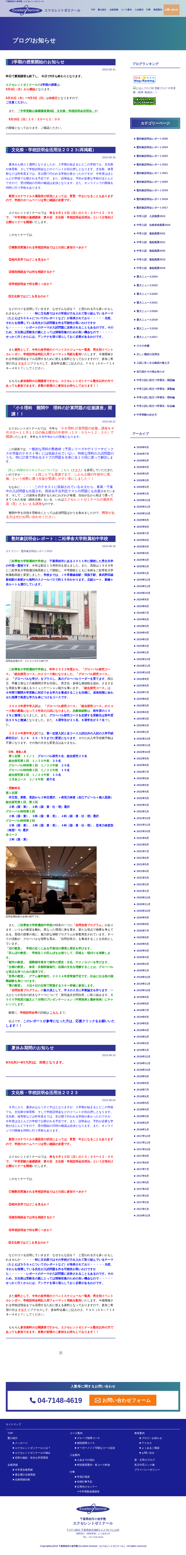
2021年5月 (141, 864)
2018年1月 (141, 1129)
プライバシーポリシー (147, 1469)
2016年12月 (142, 1215)
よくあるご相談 (150, 1448)
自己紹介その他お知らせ (149, 371)
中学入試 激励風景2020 (149, 250)
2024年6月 (141, 619)
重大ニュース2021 (146, 302)
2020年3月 (141, 957)
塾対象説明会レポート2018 (151, 199)
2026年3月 (141, 480)
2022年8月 (141, 765)
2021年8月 (141, 844)
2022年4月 (141, 791)
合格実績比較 (22, 1479)
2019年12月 (142, 977)
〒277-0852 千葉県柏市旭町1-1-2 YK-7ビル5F (93, 1529)
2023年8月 (141, 685)
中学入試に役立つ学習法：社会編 (154, 405)
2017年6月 (141, 1175)
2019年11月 (142, 983)
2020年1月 (141, 970)
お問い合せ (148, 1452)
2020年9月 (141, 917)
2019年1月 (141, 1049)
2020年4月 (141, 950)
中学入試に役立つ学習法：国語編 (154, 380)
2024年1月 (141, 652)
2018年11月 (142, 1063)
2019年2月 (141, 1043)
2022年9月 (141, 758)
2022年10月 (142, 751)
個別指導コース (86, 1443)
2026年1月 (141, 493)
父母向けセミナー (87, 1486)
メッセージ (21, 1443)
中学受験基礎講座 (89, 1491)
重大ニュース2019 (146, 319)
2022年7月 (141, 771)
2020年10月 (142, 910)
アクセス (147, 1443)
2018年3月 (141, 1116)
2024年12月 (142, 579)
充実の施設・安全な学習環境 (31, 1457)
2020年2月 (141, 963)
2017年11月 (142, 1142)
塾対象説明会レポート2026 (151, 138)
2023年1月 (141, 731)
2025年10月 (142, 513)
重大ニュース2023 (146, 285)
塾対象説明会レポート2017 (151, 207)
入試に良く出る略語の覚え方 (152, 362)
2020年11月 (142, 904)
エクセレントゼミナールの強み (32, 1452)
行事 (148, 9)
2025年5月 (141, 546)
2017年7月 (141, 1169)
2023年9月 (141, 679)
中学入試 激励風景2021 (149, 242)
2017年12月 (142, 1136)
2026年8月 (141, 447)
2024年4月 (141, 632)
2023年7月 (141, 692)
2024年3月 (141, 639)
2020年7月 (141, 930)
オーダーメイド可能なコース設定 (96, 1448)
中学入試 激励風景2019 (149, 259)
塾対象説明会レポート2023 (36, 551)
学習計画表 (83, 1476)
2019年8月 (141, 1003)
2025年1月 (141, 573)
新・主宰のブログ (144, 1460)
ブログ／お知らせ (152, 1438)
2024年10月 (142, 592)
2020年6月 (141, 937)
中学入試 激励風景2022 (149, 233)
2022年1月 (141, 811)
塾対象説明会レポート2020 (151, 181)
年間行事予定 (84, 1481)
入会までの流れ (86, 1460)
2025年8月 (141, 526)
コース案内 (126, 9)
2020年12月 (142, 897)
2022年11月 (142, 745)
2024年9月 (141, 599)
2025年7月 (141, 533)
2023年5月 (141, 705)
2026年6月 (141, 460)
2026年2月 (141, 486)
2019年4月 (141, 1030)
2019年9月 (141, 997)
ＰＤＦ (76, 470)
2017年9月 (141, 1155)
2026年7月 (141, 453)
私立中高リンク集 (144, 1464)
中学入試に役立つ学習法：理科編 (154, 397)
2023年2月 (141, 725)
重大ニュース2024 (146, 276)
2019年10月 (142, 990)
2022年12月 (142, 738)
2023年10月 (142, 672)
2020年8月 (141, 924)
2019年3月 (141, 1036)
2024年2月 (141, 645)
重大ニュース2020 (146, 311)
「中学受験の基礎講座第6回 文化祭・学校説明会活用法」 (56, 110)
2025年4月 (141, 553)
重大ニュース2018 (146, 328)
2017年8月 (141, 1162)
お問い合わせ (171, 9)
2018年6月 (141, 1096)
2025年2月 (141, 566)
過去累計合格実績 (25, 1474)
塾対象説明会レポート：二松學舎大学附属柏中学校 (59, 538)
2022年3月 (141, 798)
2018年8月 (141, 1083)
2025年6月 (141, 540)
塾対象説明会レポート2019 (151, 190)
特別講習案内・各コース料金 (93, 1464)
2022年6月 (141, 778)
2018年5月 (141, 1102)
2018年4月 (141, 1109)
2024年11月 (142, 586)
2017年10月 (142, 1149)
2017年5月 (141, 1182)
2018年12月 (142, 1056)
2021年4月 (141, 871)
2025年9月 (141, 520)
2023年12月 (142, 659)
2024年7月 (141, 612)
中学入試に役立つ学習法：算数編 (154, 388)
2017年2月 (141, 1202)
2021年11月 (142, 824)
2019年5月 (141, 1023)
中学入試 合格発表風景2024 (152, 224)
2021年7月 (141, 851)
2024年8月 (141, 606)
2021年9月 (141, 838)
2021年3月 (141, 877)
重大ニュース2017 (146, 336)
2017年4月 (141, 1188)
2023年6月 (141, 698)
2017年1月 (141, 1209)
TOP (93, 9)
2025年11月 (142, 506)
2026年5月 (141, 467)
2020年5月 (141, 943)
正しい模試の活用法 (146, 354)
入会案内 (139, 9)
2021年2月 (141, 884)
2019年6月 (141, 1016)
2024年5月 (141, 626)
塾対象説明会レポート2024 (151, 147)
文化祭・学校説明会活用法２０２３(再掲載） (53, 150)
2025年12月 (142, 500)
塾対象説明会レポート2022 (151, 164)
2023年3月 (141, 718)
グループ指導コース (88, 1438)
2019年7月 (141, 1010)
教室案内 (157, 9)
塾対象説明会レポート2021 (151, 173)
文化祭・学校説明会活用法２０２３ (44, 1092)
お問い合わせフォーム (126, 1400)
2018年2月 (141, 1122)
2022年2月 (141, 804)
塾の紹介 (102, 9)
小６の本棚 (141, 345)
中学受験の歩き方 (145, 414)
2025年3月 (141, 559)
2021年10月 (142, 831)
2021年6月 (141, 857)
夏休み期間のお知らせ (32, 1048)
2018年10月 (142, 1069)
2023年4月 (141, 712)
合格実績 (114, 9)
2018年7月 (141, 1089)
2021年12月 (142, 818)
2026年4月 (141, 473)
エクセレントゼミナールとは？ (32, 1448)
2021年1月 (141, 890)
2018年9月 (141, 1076)
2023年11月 (142, 665)
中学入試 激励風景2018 (149, 268)
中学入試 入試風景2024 (149, 216)
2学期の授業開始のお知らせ (38, 62)
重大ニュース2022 (146, 293)
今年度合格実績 (24, 1469)
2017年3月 (141, 1195)
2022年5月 (141, 785)
